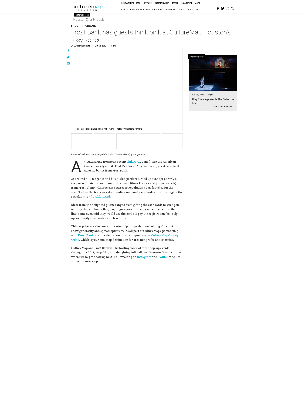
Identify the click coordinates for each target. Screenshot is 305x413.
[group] (81, 141)
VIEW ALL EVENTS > (224, 106)
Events (190, 9)
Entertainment (162, 3)
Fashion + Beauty (154, 9)
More (198, 9)
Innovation (170, 9)
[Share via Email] (68, 63)
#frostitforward (99, 196)
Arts (197, 3)
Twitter (163, 257)
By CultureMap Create (80, 46)
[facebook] (218, 8)
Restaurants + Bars (130, 3)
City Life (147, 3)
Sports (180, 9)
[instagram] (227, 8)
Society (124, 9)
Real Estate (186, 3)
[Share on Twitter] (68, 57)
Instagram (144, 257)
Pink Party (133, 161)
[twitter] (222, 8)
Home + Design (137, 9)
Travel (175, 3)
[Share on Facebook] (68, 51)
